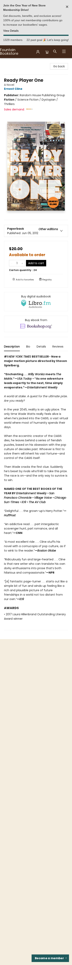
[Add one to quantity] (22, 263)
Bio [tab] (28, 347)
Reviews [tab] (57, 347)
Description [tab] (12, 347)
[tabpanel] (36, 492)
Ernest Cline (13, 89)
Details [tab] (41, 347)
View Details (11, 30)
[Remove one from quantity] (11, 263)
